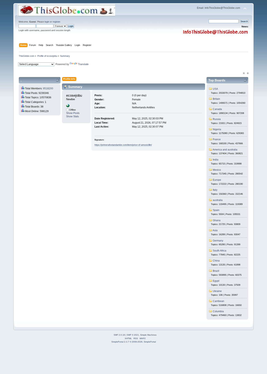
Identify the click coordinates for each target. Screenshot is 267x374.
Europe (217, 179)
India (215, 159)
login (47, 21)
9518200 (48, 88)
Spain (216, 210)
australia (218, 200)
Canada (217, 109)
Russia (217, 119)
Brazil (216, 270)
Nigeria (217, 129)
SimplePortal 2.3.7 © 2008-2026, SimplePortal (133, 342)
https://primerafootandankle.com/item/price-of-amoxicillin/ (123, 145)
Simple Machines (148, 335)
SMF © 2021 (133, 335)
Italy (215, 189)
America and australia (225, 149)
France (217, 139)
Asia (215, 230)
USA (215, 88)
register (56, 21)
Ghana (216, 220)
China (216, 260)
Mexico (217, 169)
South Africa (219, 250)
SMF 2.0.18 (119, 335)
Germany (218, 240)
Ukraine (217, 291)
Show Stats (72, 116)
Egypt (216, 280)
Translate (83, 64)
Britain (216, 98)
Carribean (218, 301)
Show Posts (72, 113)
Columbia (218, 311)
